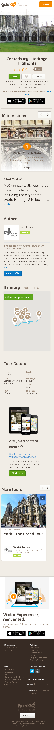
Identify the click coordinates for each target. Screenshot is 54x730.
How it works (35, 648)
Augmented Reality (38, 657)
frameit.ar (31, 691)
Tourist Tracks (21, 547)
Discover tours (10, 648)
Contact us (9, 684)
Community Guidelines (14, 677)
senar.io (30, 684)
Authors (8, 650)
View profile (12, 273)
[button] (39, 315)
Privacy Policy (10, 682)
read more (9, 204)
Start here (17, 473)
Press (6, 674)
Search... (31, 12)
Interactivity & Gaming (36, 654)
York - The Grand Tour (23, 534)
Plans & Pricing (37, 660)
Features (34, 650)
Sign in (46, 4)
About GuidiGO (11, 669)
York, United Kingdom (12, 530)
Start (14, 76)
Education (9, 672)
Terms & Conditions (13, 679)
